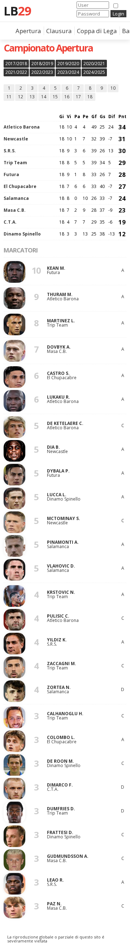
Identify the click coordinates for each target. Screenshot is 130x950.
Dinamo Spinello (22, 234)
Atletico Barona (22, 127)
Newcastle (16, 139)
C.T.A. (10, 222)
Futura (11, 174)
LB (17, 11)
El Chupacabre (20, 186)
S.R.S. (10, 151)
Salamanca (16, 198)
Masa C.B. (15, 210)
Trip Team (15, 163)
